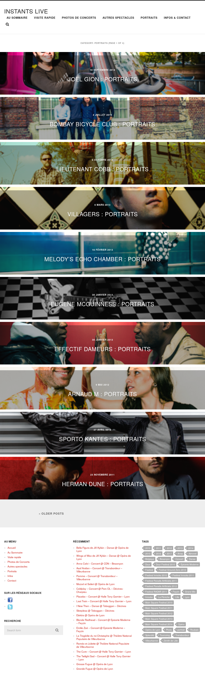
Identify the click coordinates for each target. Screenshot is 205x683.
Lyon (187, 597)
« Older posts (51, 513)
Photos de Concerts (79, 18)
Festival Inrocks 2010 (156, 575)
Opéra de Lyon (152, 629)
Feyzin (176, 591)
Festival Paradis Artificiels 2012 (161, 586)
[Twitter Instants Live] (10, 608)
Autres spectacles (118, 18)
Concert (179, 559)
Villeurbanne (151, 640)
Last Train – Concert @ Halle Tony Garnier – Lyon (103, 601)
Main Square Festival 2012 (158, 613)
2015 (147, 553)
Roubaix (194, 629)
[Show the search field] (7, 24)
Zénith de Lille (171, 640)
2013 (180, 548)
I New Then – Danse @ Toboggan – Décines (101, 606)
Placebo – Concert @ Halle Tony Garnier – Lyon (103, 596)
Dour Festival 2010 (165, 564)
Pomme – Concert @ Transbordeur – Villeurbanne (97, 577)
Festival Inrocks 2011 (183, 575)
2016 (158, 553)
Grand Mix (190, 591)
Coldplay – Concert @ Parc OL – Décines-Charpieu (99, 590)
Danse (192, 559)
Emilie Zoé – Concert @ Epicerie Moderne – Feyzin (100, 629)
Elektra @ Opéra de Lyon (90, 615)
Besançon (165, 559)
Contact (12, 580)
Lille (177, 597)
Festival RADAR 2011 (156, 591)
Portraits (149, 18)
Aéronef (193, 553)
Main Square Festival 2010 (158, 602)
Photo (169, 629)
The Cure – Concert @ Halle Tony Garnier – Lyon (103, 651)
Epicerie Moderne (190, 564)
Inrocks (149, 597)
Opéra (181, 624)
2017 (169, 553)
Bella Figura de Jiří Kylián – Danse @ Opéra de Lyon (102, 549)
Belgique (149, 559)
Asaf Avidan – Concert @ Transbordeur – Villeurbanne (99, 569)
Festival (149, 569)
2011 (158, 548)
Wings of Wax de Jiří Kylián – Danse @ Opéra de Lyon (103, 557)
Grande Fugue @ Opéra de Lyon (94, 668)
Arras (180, 553)
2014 (190, 548)
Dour (147, 564)
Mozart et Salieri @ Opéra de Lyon (95, 584)
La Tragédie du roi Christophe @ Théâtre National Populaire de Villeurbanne (104, 637)
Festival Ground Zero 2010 (172, 569)
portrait (181, 629)
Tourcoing (165, 635)
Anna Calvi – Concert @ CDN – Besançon (99, 563)
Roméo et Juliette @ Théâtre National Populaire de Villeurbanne (102, 645)
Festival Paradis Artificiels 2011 (161, 580)
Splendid (149, 635)
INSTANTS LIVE (26, 11)
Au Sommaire (17, 18)
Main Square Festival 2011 (158, 608)
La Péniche (164, 597)
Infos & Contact (177, 18)
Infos (10, 576)
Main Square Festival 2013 (158, 618)
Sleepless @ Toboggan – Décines (95, 610)
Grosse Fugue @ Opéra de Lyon (94, 664)
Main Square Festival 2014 (158, 624)
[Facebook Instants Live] (10, 601)
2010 (147, 548)
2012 (169, 548)
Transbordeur (182, 635)
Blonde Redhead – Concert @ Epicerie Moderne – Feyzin (103, 621)
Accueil (12, 547)
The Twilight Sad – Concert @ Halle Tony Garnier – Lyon (103, 657)
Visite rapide (44, 18)
